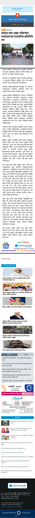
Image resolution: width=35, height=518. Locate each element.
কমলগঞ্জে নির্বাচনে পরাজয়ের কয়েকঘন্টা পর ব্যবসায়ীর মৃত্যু (17, 382)
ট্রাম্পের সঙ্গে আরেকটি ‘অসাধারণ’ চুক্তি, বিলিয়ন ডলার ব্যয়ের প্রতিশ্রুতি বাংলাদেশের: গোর (16, 370)
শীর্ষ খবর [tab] (9, 355)
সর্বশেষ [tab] (25, 355)
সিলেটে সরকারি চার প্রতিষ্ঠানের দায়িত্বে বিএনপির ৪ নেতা (15, 467)
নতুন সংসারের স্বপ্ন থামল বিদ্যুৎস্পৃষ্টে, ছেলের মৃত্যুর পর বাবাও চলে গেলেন (17, 365)
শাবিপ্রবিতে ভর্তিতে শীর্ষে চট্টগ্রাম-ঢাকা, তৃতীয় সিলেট (22, 422)
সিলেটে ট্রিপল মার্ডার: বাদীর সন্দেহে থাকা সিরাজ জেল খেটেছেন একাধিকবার (16, 471)
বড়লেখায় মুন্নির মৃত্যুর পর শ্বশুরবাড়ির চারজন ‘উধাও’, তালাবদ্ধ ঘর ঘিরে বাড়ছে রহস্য (16, 376)
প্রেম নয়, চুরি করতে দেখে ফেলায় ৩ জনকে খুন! (13, 452)
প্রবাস (4, 30)
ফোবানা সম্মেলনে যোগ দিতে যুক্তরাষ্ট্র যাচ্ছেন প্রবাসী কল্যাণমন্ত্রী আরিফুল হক (16, 279)
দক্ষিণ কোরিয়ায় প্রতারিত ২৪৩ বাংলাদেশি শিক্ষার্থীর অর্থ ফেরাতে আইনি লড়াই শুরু (17, 293)
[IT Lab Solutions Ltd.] (17, 390)
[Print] (9, 30)
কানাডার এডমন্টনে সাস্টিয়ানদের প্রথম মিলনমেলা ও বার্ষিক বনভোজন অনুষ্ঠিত (16, 336)
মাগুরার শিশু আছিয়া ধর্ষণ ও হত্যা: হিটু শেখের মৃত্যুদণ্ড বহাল (16, 359)
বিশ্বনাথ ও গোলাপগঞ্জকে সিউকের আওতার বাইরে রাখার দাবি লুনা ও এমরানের (21, 429)
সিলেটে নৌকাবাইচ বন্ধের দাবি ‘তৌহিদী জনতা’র (13, 448)
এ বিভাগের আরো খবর (9, 265)
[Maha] (17, 405)
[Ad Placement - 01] (17, 9)
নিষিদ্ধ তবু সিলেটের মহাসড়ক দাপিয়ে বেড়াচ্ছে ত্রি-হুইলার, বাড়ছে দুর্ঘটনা (17, 443)
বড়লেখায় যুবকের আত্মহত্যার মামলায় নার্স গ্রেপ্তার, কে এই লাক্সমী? (17, 457)
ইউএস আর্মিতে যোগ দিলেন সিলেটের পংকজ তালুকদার (17, 307)
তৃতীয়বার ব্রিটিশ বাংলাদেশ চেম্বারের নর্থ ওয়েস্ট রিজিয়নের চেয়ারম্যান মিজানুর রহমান (15, 322)
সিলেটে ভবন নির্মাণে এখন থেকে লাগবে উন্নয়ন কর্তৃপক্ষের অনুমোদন (15, 461)
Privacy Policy (11, 506)
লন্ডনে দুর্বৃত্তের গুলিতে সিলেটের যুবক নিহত (14, 350)
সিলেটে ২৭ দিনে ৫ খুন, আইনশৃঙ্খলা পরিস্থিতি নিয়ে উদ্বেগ (22, 436)
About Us (3, 506)
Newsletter (19, 506)
